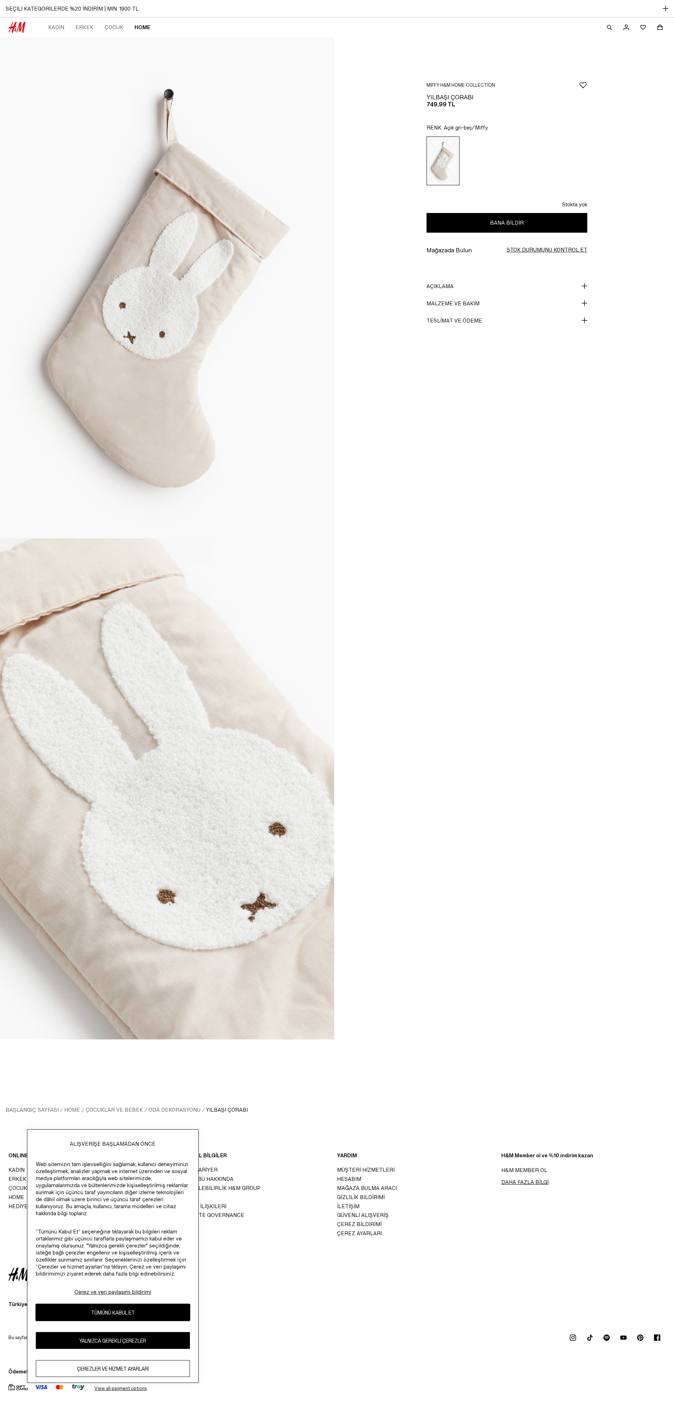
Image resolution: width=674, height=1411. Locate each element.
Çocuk (114, 27)
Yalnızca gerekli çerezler (112, 1340)
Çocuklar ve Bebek (114, 1110)
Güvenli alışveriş (363, 1215)
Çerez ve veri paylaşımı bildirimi (112, 1292)
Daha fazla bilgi (525, 1182)
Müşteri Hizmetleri (366, 1170)
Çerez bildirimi (359, 1224)
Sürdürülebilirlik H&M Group (216, 1188)
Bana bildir (507, 223)
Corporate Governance (208, 1215)
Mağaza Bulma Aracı (367, 1188)
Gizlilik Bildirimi (361, 1197)
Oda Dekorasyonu (174, 1110)
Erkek (84, 27)
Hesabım (349, 1179)
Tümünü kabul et (113, 1312)
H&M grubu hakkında (203, 1179)
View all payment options (120, 1388)
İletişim (348, 1206)
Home (142, 27)
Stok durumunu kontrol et (547, 250)
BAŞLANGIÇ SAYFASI (32, 1110)
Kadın (56, 27)
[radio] (443, 161)
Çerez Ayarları (359, 1233)
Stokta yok (574, 204)
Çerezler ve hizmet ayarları (113, 1368)
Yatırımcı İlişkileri (199, 1206)
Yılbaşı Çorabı (227, 1110)
